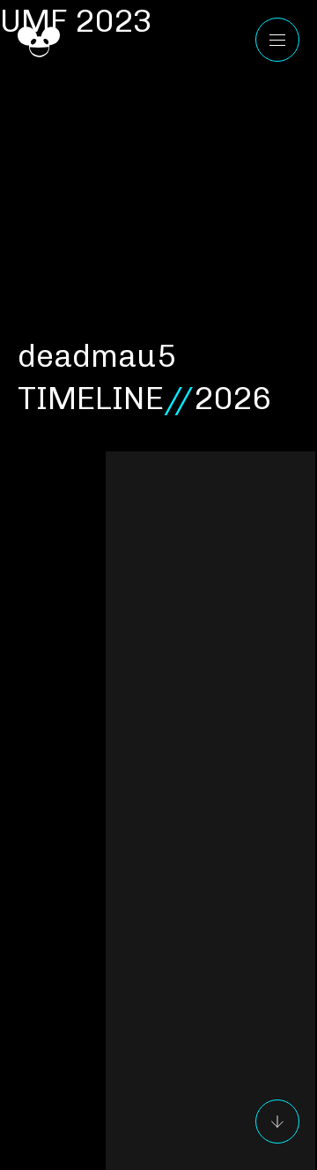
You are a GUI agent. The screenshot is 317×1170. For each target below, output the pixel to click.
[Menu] (277, 40)
